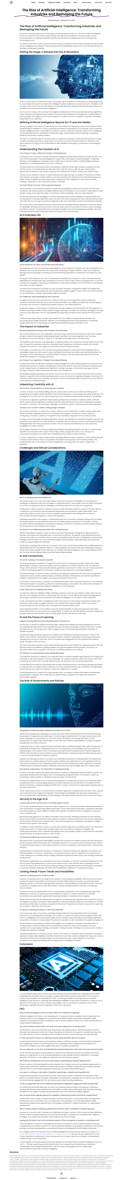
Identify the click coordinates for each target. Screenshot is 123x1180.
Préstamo (67, 2)
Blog (75, 2)
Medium (23, 1144)
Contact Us (98, 2)
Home (33, 2)
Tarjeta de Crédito (54, 2)
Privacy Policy (86, 2)
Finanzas (42, 2)
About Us (108, 2)
